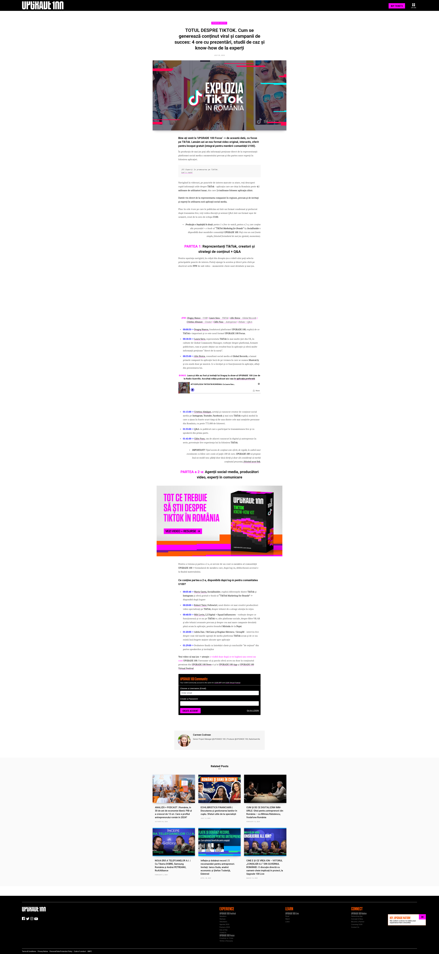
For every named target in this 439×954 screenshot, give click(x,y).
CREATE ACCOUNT (190, 710)
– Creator (199, 321)
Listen (287, 922)
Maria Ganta (200, 591)
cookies (402, 921)
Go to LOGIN (253, 710)
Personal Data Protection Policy (61, 951)
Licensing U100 (356, 924)
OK (422, 916)
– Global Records (243, 318)
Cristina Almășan (202, 411)
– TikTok (218, 318)
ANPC (90, 951)
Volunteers (223, 922)
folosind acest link (252, 461)
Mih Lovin (199, 614)
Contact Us (355, 927)
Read (287, 916)
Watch (287, 919)
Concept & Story (357, 919)
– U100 (197, 318)
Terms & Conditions (29, 951)
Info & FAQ (223, 930)
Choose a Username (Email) (193, 688)
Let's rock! (187, 172)
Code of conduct (80, 951)
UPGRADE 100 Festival (228, 913)
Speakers (223, 916)
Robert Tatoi (200, 605)
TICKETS (223, 933)
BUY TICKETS (397, 5)
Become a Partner (357, 922)
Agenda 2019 (224, 924)
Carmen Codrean (202, 734)
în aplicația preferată (244, 378)
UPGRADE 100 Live (292, 913)
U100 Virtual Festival (232, 683)
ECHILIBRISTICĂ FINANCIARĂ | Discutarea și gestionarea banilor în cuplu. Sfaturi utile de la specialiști (219, 810)
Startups (223, 919)
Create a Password (189, 699)
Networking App (357, 916)
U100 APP (218, 683)
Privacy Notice (43, 951)
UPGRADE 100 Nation (359, 913)
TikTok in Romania (226, 941)
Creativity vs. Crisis (226, 938)
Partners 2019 (225, 927)
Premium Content (219, 23)
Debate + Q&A (245, 321)
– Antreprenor (225, 321)
